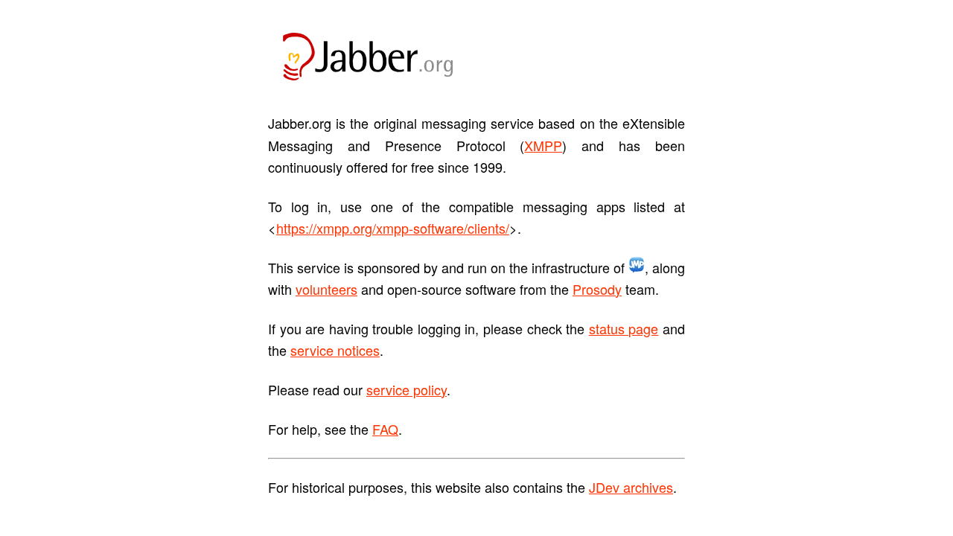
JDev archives (631, 487)
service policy (406, 389)
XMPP (543, 145)
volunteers (326, 289)
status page (624, 328)
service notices (335, 350)
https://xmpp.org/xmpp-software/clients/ (392, 227)
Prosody (597, 289)
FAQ (385, 428)
